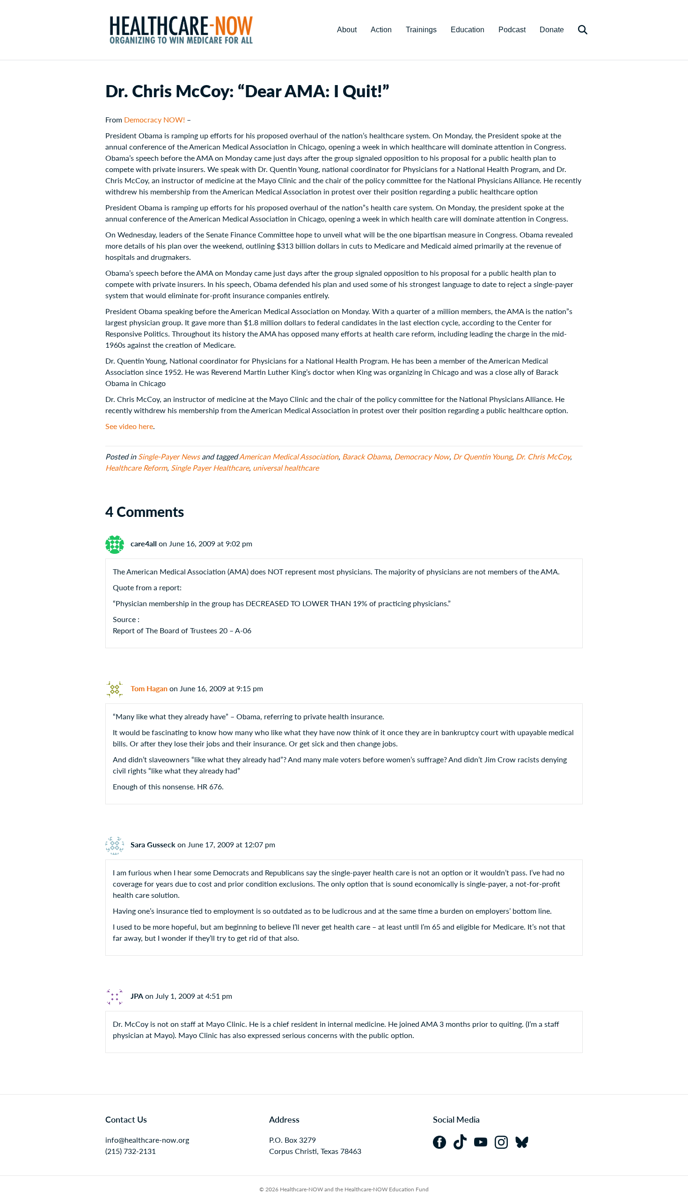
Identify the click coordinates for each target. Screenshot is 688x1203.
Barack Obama (366, 456)
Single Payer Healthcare (210, 467)
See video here (129, 426)
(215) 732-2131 (130, 1151)
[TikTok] (464, 1141)
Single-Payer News (169, 456)
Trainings (421, 30)
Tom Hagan (149, 688)
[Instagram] (505, 1141)
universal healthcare (286, 467)
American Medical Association (288, 456)
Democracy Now (421, 456)
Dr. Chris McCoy (543, 456)
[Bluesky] (524, 1141)
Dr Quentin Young (482, 456)
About (347, 30)
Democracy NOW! (154, 119)
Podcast (512, 30)
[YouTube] (484, 1141)
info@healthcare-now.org (147, 1139)
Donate (552, 30)
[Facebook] (443, 1141)
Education (467, 30)
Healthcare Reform (136, 467)
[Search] (577, 30)
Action (381, 30)
